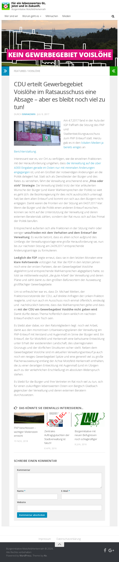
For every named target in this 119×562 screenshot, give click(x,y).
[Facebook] (105, 550)
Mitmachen (52, 16)
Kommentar (23, 469)
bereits (68, 147)
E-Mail (65, 490)
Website (21, 502)
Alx (45, 555)
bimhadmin (28, 114)
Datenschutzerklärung (68, 539)
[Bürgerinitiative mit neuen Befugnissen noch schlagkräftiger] (90, 420)
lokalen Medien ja (92, 142)
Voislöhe (34, 71)
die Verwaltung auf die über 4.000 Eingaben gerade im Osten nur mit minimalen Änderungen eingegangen (57, 167)
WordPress (25, 555)
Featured (20, 71)
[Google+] (110, 550)
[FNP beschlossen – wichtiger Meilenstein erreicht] (29, 418)
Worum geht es (30, 16)
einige (76, 147)
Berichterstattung (25, 151)
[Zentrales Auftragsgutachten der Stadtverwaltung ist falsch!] (59, 420)
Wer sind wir (11, 16)
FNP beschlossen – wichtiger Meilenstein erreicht (26, 431)
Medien (66, 16)
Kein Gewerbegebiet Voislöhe (59, 54)
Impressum (44, 539)
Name (21, 490)
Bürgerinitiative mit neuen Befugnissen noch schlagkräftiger (86, 435)
